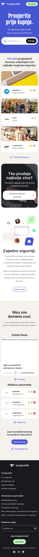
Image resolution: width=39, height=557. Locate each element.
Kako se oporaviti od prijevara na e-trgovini (18, 515)
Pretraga (31, 41)
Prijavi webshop (19, 442)
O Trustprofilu (6, 477)
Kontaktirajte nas (7, 481)
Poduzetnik (32, 4)
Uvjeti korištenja (7, 485)
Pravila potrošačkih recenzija (12, 504)
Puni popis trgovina (21, 157)
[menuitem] (19, 477)
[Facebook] (14, 552)
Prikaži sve (21, 422)
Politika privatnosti (8, 489)
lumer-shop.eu (18, 148)
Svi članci (21, 379)
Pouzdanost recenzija (9, 508)
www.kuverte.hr (18, 93)
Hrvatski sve (8, 528)
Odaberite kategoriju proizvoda (17, 195)
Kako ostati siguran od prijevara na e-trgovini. (19, 511)
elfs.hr (14, 120)
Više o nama (19, 289)
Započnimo (19, 542)
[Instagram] (18, 552)
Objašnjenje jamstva (9, 500)
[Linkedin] (23, 552)
